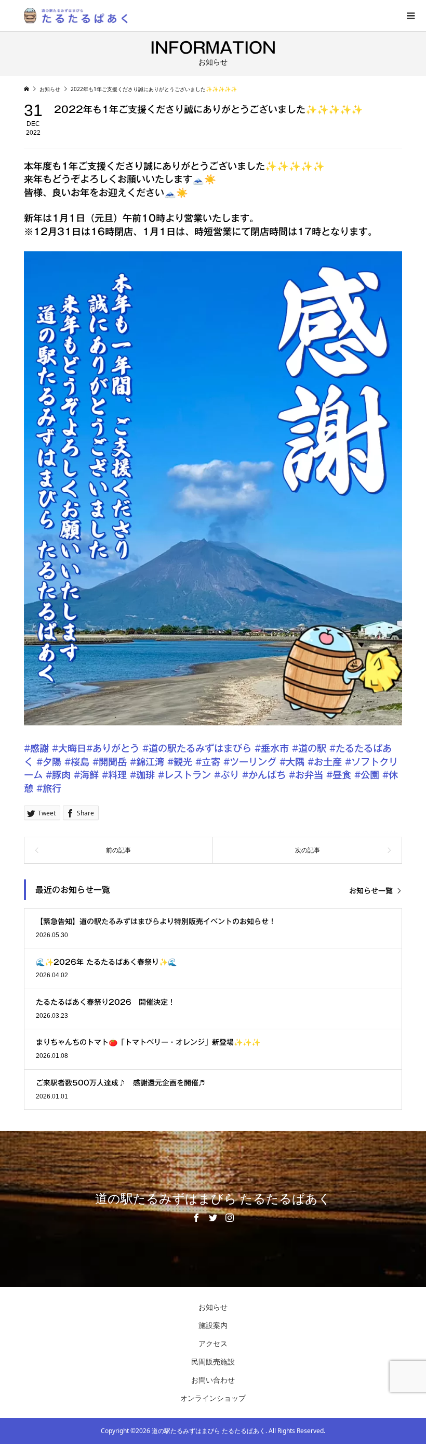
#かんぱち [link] (264, 774)
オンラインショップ (213, 1398)
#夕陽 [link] (48, 761)
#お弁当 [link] (306, 774)
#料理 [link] (114, 774)
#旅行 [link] (48, 788)
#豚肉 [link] (58, 774)
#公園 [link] (366, 774)
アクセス (213, 1343)
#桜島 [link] (76, 761)
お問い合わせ (213, 1380)
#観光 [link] (179, 761)
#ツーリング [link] (249, 761)
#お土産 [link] (325, 761)
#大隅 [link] (291, 761)
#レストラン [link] (184, 774)
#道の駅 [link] (309, 748)
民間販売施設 (213, 1361)
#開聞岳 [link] (109, 761)
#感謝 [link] (36, 748)
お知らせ (213, 1307)
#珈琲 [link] (142, 774)
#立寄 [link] (207, 761)
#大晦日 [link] (69, 748)
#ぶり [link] (226, 774)
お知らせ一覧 (371, 890)
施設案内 (213, 1325)
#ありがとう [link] (112, 748)
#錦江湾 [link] (147, 761)
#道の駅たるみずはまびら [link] (196, 748)
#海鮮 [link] (86, 774)
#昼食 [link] (338, 774)
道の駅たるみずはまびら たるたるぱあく (213, 1199)
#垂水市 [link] (272, 748)
